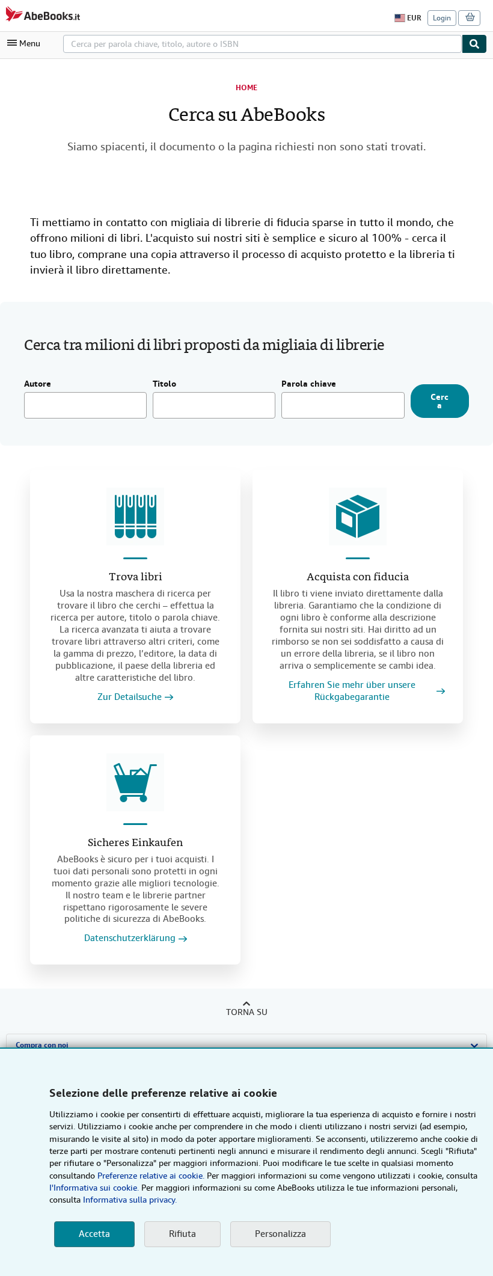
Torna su (247, 1012)
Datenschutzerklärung (130, 938)
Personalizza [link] (280, 1234)
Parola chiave (308, 384)
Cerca (439, 401)
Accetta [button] (94, 1234)
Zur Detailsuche (129, 697)
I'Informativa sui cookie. (94, 1187)
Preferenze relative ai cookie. (150, 1175)
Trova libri (135, 577)
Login (442, 18)
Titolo (164, 384)
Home (246, 88)
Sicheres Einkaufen (135, 843)
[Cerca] (474, 44)
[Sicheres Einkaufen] (135, 782)
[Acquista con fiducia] (358, 516)
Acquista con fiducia (358, 577)
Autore (37, 384)
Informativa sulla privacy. (130, 1199)
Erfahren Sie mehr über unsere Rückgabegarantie (352, 691)
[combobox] (262, 44)
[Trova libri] (135, 516)
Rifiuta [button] (182, 1234)
